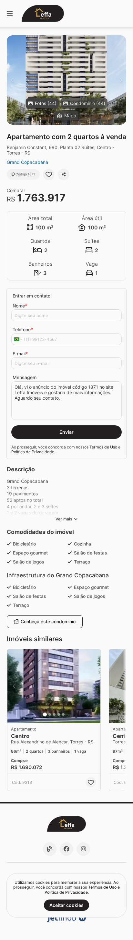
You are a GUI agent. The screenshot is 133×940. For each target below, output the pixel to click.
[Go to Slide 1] (45, 714)
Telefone (23, 329)
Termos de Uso (103, 447)
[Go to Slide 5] (63, 714)
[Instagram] (83, 849)
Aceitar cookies (66, 905)
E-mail (20, 353)
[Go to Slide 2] (49, 714)
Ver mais (64, 519)
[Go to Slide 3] (54, 714)
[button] (66, 80)
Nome (20, 305)
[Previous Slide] (12, 80)
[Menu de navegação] (10, 13)
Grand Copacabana (27, 162)
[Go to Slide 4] (58, 714)
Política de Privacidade (32, 451)
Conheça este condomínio (48, 621)
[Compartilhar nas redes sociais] (63, 174)
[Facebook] (66, 849)
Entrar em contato (31, 295)
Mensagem (24, 377)
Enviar (66, 432)
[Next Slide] (121, 80)
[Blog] (49, 849)
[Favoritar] (49, 174)
